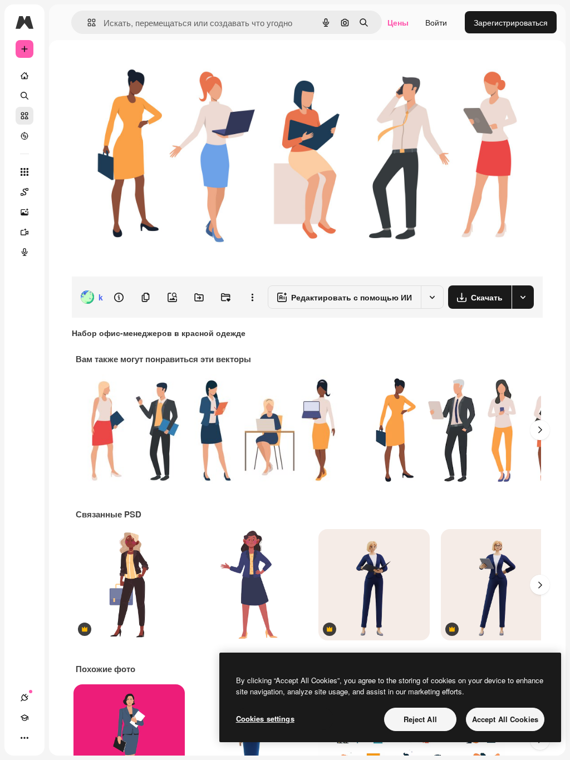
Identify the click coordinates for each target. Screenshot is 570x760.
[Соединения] (24, 698)
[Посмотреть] (24, 136)
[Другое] (24, 738)
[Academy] (24, 718)
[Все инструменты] (24, 172)
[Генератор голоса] (24, 252)
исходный (146, 65)
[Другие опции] (252, 297)
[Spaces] (24, 192)
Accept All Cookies (505, 719)
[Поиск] (24, 96)
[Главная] (24, 76)
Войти (436, 22)
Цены (398, 22)
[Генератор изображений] (24, 212)
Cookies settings (265, 718)
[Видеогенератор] (24, 232)
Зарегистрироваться (511, 22)
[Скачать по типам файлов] (523, 297)
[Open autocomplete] (87, 22)
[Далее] (540, 430)
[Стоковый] (24, 116)
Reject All (420, 719)
